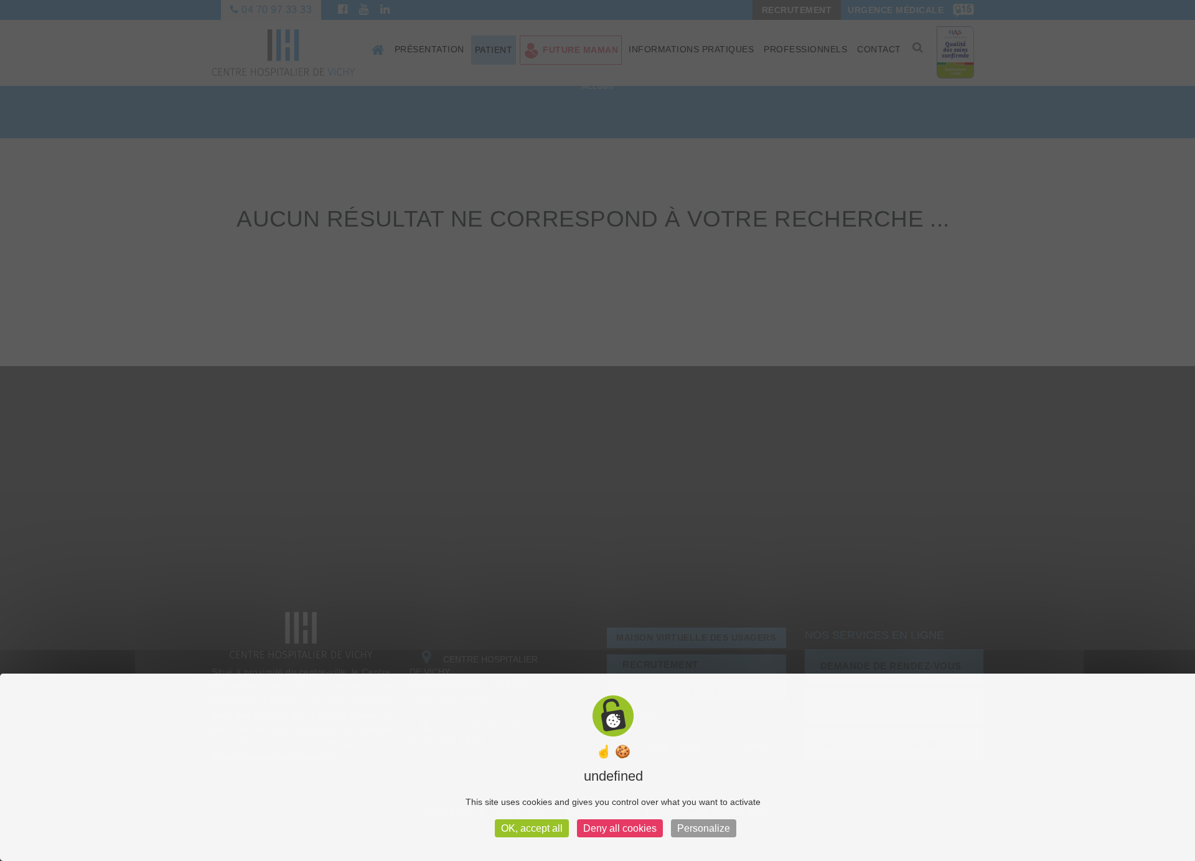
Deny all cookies (620, 828)
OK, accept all (532, 828)
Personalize (703, 828)
